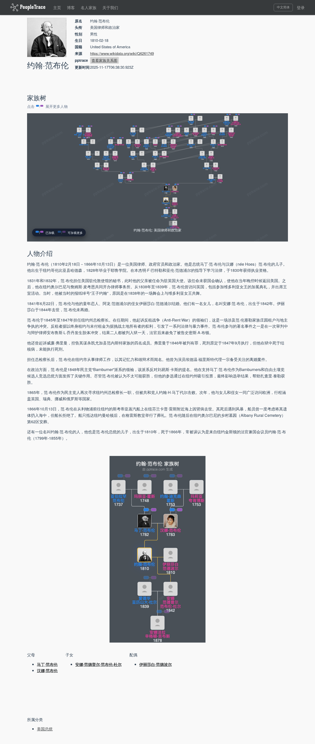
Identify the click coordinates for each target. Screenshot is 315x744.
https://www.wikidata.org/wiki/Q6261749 (122, 53)
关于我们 (110, 7)
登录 (301, 7)
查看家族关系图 (104, 60)
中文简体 (283, 7)
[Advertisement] (246, 53)
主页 (57, 7)
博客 (71, 7)
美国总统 (45, 729)
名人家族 (88, 7)
